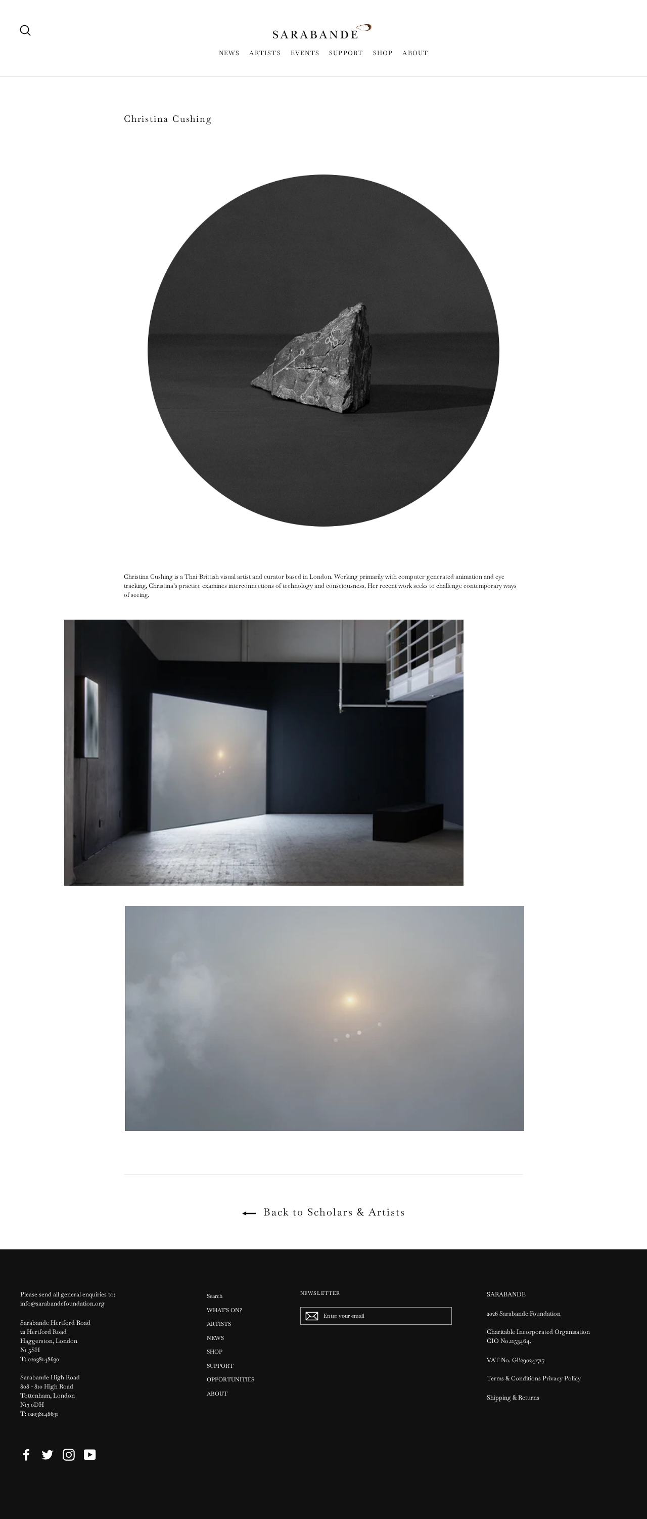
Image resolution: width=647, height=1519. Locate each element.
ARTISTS (265, 53)
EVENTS (305, 53)
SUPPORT (346, 53)
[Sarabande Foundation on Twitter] (47, 1455)
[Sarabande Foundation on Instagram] (69, 1455)
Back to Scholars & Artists (332, 1212)
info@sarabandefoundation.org (62, 1303)
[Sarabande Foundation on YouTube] (90, 1455)
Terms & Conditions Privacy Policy (534, 1378)
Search (214, 1295)
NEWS (229, 53)
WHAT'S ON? (224, 1310)
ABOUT (415, 53)
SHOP (383, 53)
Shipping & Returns (513, 1398)
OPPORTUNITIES (230, 1379)
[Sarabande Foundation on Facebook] (26, 1455)
